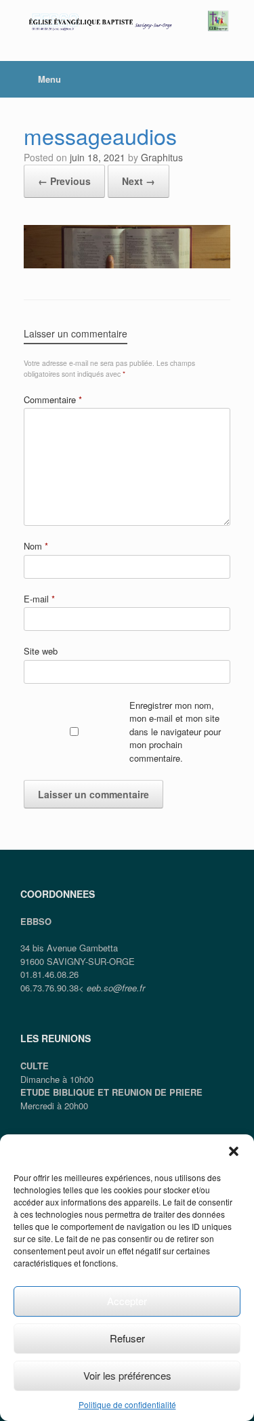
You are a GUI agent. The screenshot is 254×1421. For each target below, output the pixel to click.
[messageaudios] (127, 264)
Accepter (127, 1301)
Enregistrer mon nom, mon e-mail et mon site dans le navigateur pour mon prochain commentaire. (175, 731)
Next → (138, 181)
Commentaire (53, 399)
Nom (36, 545)
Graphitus (162, 157)
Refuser (127, 1338)
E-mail (39, 598)
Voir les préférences (127, 1375)
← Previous (64, 181)
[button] (233, 1151)
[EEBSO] (127, 20)
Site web (41, 650)
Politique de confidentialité (127, 1404)
